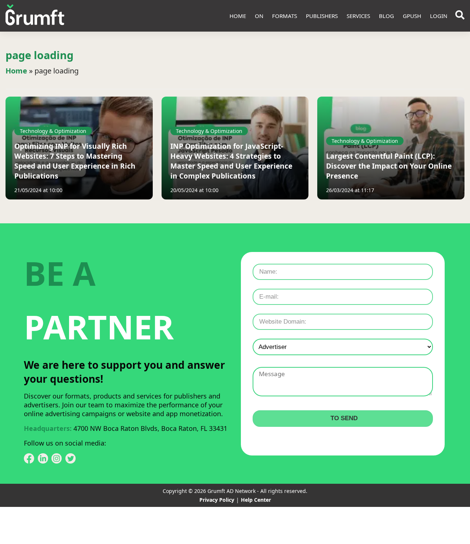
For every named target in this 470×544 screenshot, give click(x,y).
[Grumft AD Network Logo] (35, 15)
